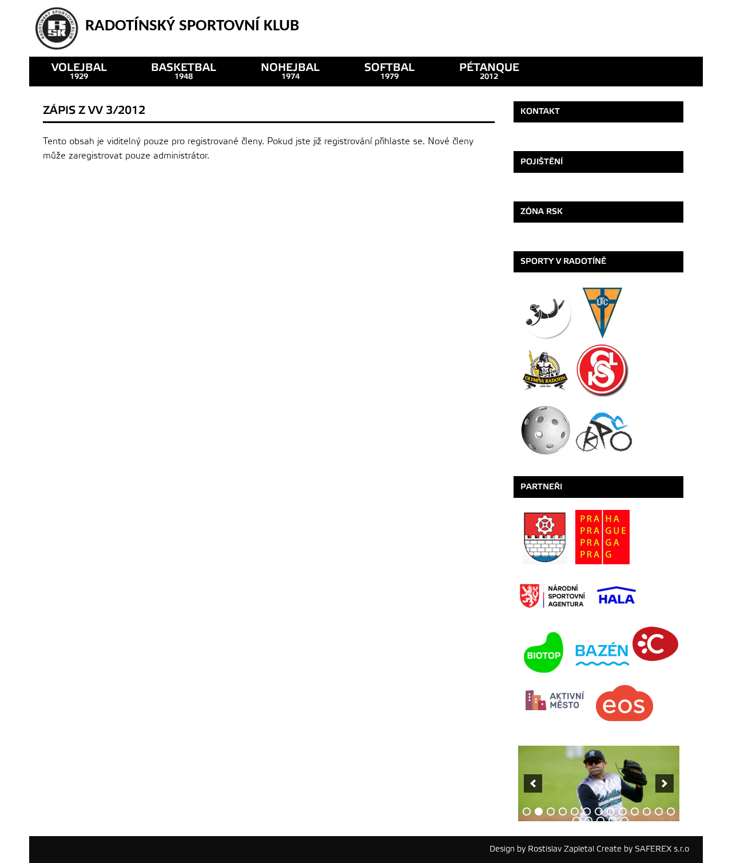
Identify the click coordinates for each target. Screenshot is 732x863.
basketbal (183, 71)
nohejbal (290, 71)
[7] (599, 811)
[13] (671, 811)
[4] (563, 811)
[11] (647, 811)
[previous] (533, 783)
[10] (635, 811)
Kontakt (540, 111)
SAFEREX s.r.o (662, 849)
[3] (551, 811)
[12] (659, 811)
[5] (575, 811)
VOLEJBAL (79, 71)
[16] (600, 821)
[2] (539, 811)
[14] (576, 821)
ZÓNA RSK (541, 211)
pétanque (489, 71)
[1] (527, 811)
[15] (588, 821)
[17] (612, 821)
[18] (624, 821)
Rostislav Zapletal (561, 849)
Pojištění (541, 162)
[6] (587, 811)
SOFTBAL (389, 71)
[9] (623, 811)
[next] (664, 783)
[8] (611, 811)
